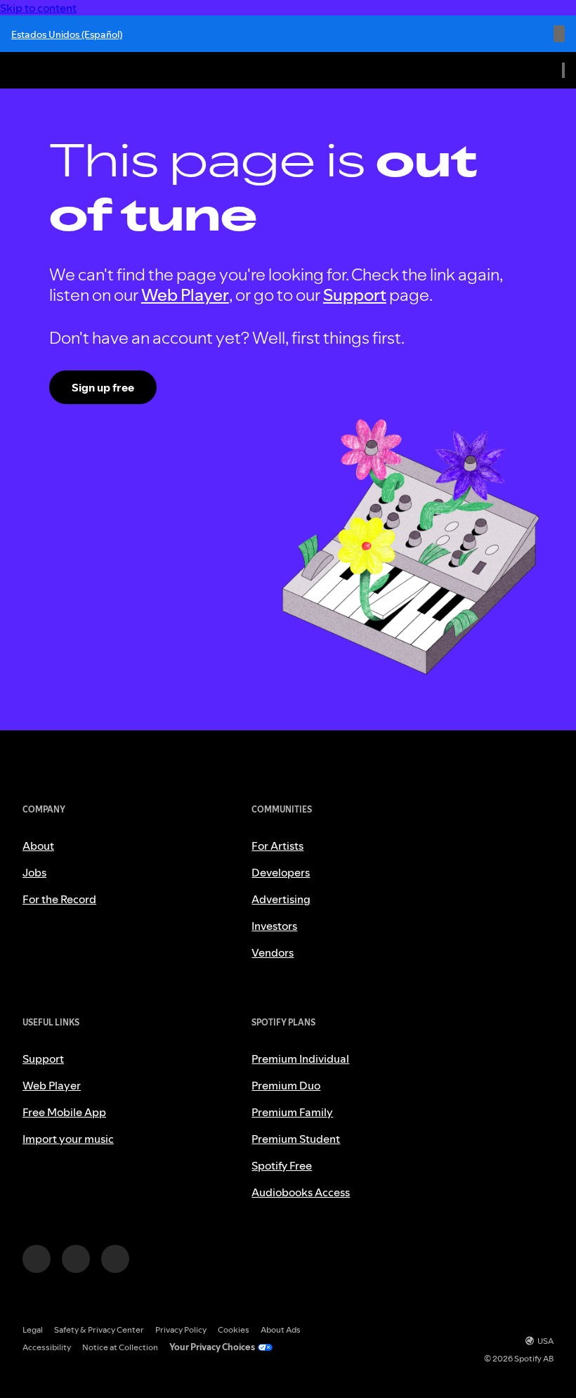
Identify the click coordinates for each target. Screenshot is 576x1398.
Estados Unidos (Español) (66, 34)
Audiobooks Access (300, 1192)
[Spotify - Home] (42, 70)
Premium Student (295, 1138)
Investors (274, 925)
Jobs (34, 872)
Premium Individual (300, 1058)
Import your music (68, 1138)
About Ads (281, 1329)
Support (354, 295)
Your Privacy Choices (212, 1347)
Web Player (185, 295)
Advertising (280, 899)
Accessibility (46, 1347)
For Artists (277, 845)
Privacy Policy (181, 1329)
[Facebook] (115, 1259)
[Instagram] (36, 1259)
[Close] (559, 33)
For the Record (59, 899)
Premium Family (292, 1112)
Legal (32, 1329)
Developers (280, 872)
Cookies (233, 1329)
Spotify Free (281, 1165)
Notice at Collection (120, 1347)
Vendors (272, 952)
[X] (76, 1259)
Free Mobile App (64, 1112)
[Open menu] (563, 70)
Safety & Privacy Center (99, 1329)
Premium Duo (285, 1085)
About (38, 845)
